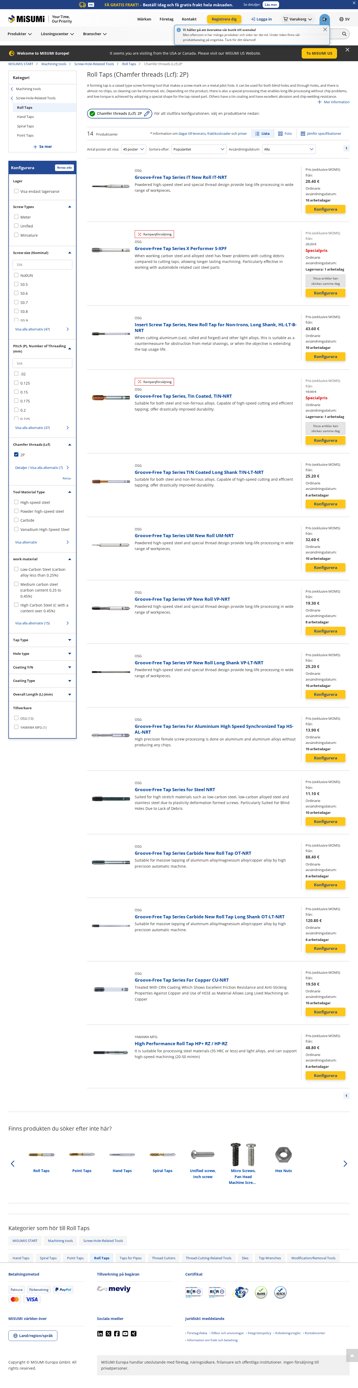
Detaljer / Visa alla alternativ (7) (39, 467)
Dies (245, 1258)
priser (242, 133)
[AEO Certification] (240, 1292)
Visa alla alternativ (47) (32, 329)
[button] (271, 4)
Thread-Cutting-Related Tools (208, 1258)
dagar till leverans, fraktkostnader (204, 133)
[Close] (325, 29)
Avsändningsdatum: (244, 149)
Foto (288, 133)
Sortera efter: (159, 149)
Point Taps (25, 135)
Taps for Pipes (131, 1258)
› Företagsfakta (196, 1333)
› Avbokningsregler (287, 1333)
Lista (266, 133)
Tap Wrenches (270, 1258)
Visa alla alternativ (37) (32, 427)
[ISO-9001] (193, 1292)
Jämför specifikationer (324, 133)
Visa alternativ (26, 542)
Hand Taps (25, 116)
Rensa (67, 478)
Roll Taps (129, 63)
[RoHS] (261, 1292)
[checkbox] (42, 217)
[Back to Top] (352, 1355)
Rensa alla (64, 167)
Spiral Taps (25, 126)
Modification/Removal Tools (313, 1258)
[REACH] (280, 1292)
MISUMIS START (20, 63)
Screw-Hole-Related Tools (94, 63)
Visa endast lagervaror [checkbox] (40, 191)
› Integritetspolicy (258, 1333)
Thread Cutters (163, 1258)
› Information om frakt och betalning (211, 1340)
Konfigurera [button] (325, 209)
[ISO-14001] (217, 1292)
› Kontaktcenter (314, 1333)
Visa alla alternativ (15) (32, 623)
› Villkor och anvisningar (226, 1333)
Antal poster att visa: (103, 149)
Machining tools (53, 63)
